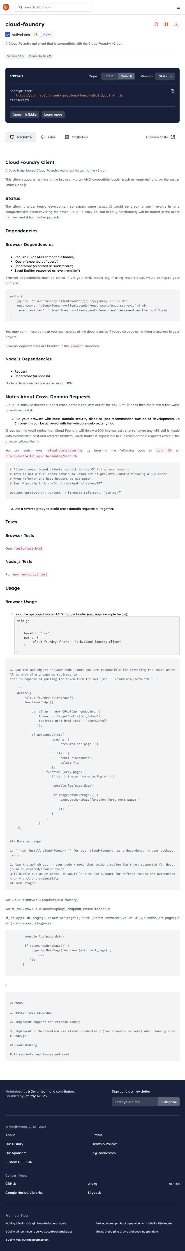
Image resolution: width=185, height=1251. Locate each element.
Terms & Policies (105, 1144)
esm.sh (174, 1184)
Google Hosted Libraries (24, 1193)
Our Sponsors (15, 1153)
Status (97, 1135)
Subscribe (169, 1102)
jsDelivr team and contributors (51, 1091)
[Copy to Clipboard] (172, 91)
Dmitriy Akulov (35, 1096)
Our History (14, 1144)
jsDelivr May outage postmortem (27, 1239)
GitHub (10, 1184)
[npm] (166, 24)
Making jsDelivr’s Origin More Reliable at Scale (35, 1223)
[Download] (176, 24)
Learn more (53, 114)
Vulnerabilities (40, 56)
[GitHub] (156, 24)
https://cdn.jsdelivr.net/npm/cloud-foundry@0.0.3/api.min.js (69, 95)
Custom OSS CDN (18, 1162)
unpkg (92, 1184)
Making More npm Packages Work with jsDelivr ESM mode (134, 1223)
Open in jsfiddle (25, 114)
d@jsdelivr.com (104, 1153)
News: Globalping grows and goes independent (127, 1231)
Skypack (94, 1193)
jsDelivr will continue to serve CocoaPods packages (38, 1231)
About (10, 1135)
